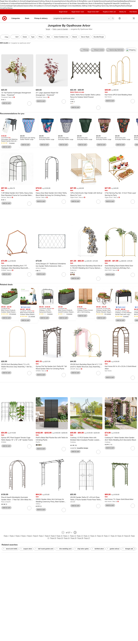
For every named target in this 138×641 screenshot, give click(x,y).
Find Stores (8, 8)
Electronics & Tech (66, 3)
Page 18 (114, 536)
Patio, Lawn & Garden (91, 1)
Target (48, 29)
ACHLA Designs (41, 268)
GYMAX (3, 270)
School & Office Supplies (40, 3)
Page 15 (93, 536)
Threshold (4, 97)
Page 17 (107, 536)
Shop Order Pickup (90, 6)
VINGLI (38, 504)
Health (22, 3)
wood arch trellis (11, 549)
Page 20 (127, 536)
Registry (118, 6)
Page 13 (80, 536)
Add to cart (6, 103)
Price (40, 37)
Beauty (126, 1)
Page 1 (6, 536)
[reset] (109, 18)
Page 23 (60, 538)
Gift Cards (120, 3)
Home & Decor (66, 1)
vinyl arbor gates (83, 549)
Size (48, 37)
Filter (6, 37)
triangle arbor (129, 549)
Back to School (19, 1)
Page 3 (18, 536)
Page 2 (12, 536)
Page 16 (100, 536)
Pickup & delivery (40, 18)
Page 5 (29, 536)
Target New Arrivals (7, 1)
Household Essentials (112, 1)
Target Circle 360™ (93, 12)
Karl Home (108, 97)
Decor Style (85, 37)
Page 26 (80, 538)
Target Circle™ (63, 12)
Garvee (3, 197)
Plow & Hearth (6, 502)
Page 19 (120, 536)
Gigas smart (74, 197)
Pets (18, 3)
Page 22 (53, 538)
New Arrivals (34, 6)
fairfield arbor (99, 549)
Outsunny (73, 270)
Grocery (102, 1)
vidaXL (72, 99)
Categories (15, 18)
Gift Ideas (113, 3)
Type (32, 37)
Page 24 (67, 538)
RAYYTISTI (108, 270)
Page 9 (53, 536)
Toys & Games (54, 3)
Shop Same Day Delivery (106, 6)
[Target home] (4, 18)
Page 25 (73, 538)
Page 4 (23, 536)
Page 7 (41, 536)
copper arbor (27, 549)
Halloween (34, 1)
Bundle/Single (99, 37)
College (28, 1)
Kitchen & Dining (77, 1)
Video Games (78, 3)
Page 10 (59, 536)
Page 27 (87, 538)
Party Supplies (104, 3)
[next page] (75, 532)
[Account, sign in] (123, 18)
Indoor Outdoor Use (61, 37)
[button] (25, 307)
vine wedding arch (65, 549)
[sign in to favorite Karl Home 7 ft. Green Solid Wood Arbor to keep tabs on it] (133, 506)
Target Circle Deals (69, 6)
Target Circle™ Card (77, 12)
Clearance (26, 6)
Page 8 (47, 536)
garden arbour (114, 549)
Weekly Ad (80, 6)
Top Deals (59, 6)
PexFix (38, 442)
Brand (74, 37)
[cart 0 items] (134, 18)
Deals (20, 6)
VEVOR (3, 369)
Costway (73, 442)
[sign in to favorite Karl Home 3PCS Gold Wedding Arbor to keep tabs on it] (133, 101)
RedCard (124, 6)
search (113, 19)
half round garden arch (45, 549)
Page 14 (87, 536)
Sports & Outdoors (10, 3)
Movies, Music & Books (91, 3)
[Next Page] (136, 37)
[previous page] (63, 532)
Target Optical (13, 6)
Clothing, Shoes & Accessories (49, 1)
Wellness (28, 3)
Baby (122, 1)
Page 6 (35, 536)
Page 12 (73, 536)
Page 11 (66, 536)
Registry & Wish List (109, 12)
